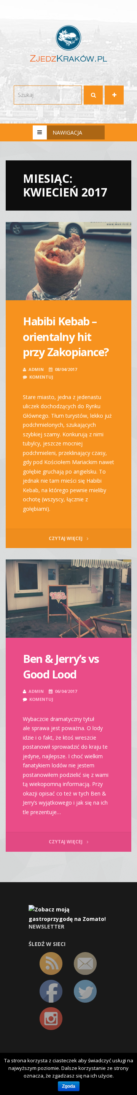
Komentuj (41, 377)
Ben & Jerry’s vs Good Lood (61, 666)
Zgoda (68, 1086)
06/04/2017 (66, 691)
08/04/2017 (66, 369)
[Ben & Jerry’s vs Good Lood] (68, 598)
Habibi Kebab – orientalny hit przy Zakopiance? (66, 336)
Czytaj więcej (66, 538)
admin (36, 369)
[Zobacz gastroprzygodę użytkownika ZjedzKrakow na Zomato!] (68, 914)
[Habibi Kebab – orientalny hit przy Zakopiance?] (68, 261)
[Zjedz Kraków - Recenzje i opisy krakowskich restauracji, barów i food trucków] (68, 43)
